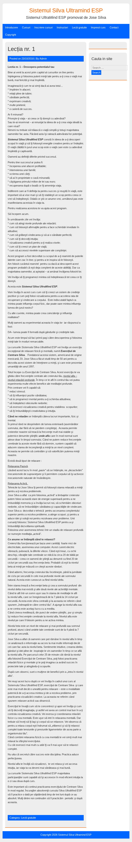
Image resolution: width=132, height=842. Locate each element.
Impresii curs (98, 27)
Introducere (11, 27)
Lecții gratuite (79, 27)
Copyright (10, 34)
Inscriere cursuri (43, 27)
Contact (114, 27)
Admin (43, 58)
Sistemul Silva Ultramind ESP (66, 10)
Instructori (62, 27)
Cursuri (26, 27)
